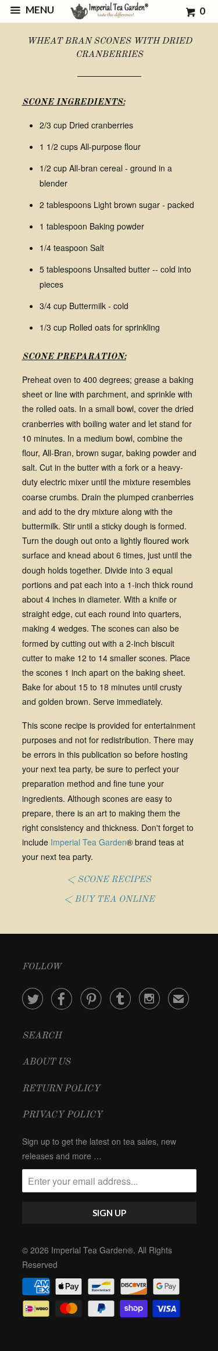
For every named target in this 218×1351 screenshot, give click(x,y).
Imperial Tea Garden (89, 842)
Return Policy (61, 1089)
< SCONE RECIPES (109, 879)
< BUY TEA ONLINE (109, 899)
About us (46, 1062)
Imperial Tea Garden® (92, 1250)
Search (42, 1036)
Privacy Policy (62, 1115)
